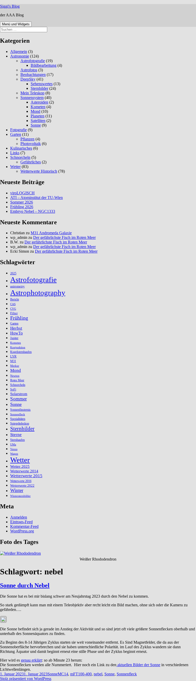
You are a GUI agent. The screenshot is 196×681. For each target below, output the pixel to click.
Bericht (14, 299)
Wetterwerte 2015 (26, 475)
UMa (13, 444)
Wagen (14, 453)
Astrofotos (28, 70)
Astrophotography (37, 292)
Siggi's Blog (10, 6)
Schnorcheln (20, 157)
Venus (13, 449)
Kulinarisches (21, 148)
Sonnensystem (32, 97)
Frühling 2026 (21, 207)
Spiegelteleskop (19, 423)
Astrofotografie (32, 61)
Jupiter (14, 338)
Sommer (18, 398)
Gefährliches (30, 162)
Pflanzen (27, 139)
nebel (98, 674)
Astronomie (19, 56)
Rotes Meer (17, 380)
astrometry (17, 286)
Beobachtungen (33, 74)
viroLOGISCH (22, 193)
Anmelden (18, 517)
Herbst (16, 328)
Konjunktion (17, 347)
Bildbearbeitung (43, 65)
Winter (16, 490)
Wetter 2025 (20, 466)
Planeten (37, 116)
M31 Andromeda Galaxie (51, 233)
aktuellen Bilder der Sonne (138, 665)
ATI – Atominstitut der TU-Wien (36, 197)
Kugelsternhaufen (21, 352)
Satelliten (38, 120)
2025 (13, 273)
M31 (13, 361)
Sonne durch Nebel (25, 585)
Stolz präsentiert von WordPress (25, 678)
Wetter (15, 166)
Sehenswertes (42, 84)
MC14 (63, 674)
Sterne (16, 434)
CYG (13, 308)
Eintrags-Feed (21, 522)
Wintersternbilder (20, 496)
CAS (13, 304)
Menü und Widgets (16, 24)
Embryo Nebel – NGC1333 (32, 211)
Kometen (38, 107)
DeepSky (27, 79)
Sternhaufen (17, 440)
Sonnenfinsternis (20, 409)
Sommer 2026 (21, 202)
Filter (14, 313)
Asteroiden (39, 102)
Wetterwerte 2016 (20, 481)
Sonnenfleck (17, 414)
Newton (14, 375)
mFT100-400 (81, 674)
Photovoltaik (30, 143)
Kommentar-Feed (24, 526)
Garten (15, 134)
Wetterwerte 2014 (24, 471)
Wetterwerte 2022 (22, 485)
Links (14, 153)
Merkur (14, 365)
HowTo (16, 333)
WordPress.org (22, 531)
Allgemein (18, 51)
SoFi (13, 389)
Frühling (19, 318)
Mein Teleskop (32, 93)
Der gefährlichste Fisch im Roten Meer (64, 237)
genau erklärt (31, 660)
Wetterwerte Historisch (38, 171)
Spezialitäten (17, 419)
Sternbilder (39, 88)
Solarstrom (18, 394)
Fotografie (18, 130)
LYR (13, 356)
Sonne (36, 125)
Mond (35, 111)
